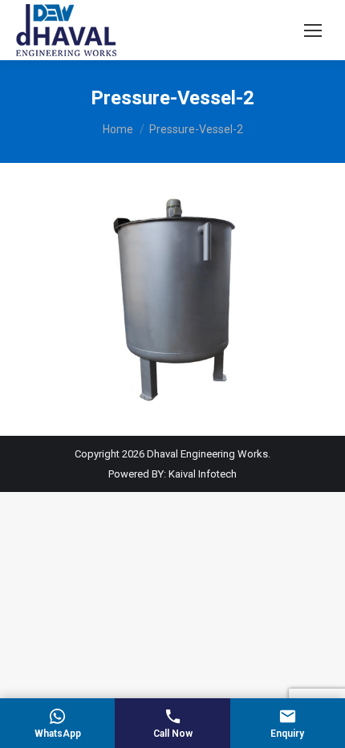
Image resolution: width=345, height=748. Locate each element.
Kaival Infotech (202, 474)
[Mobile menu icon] (313, 30)
